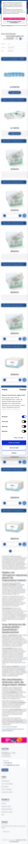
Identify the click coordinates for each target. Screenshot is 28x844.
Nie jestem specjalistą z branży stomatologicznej (14, 22)
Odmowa (14, 453)
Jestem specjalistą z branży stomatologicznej (14, 18)
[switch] (24, 421)
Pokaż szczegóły (18, 437)
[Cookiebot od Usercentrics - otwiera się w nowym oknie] (19, 390)
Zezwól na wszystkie (14, 442)
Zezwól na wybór (14, 447)
